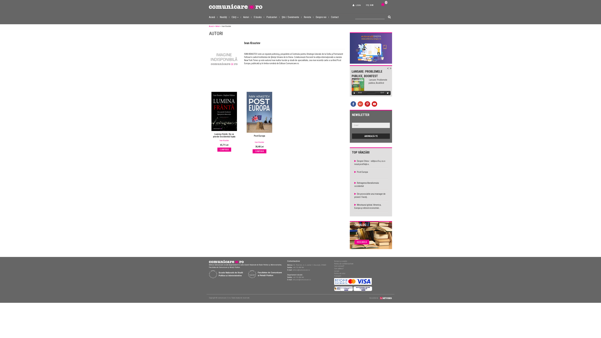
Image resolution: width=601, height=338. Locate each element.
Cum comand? (339, 266)
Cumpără (224, 149)
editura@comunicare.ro (301, 270)
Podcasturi (271, 17)
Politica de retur (339, 273)
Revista (307, 17)
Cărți (234, 17)
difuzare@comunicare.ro (302, 280)
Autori (246, 17)
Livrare (336, 271)
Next (392, 70)
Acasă (212, 17)
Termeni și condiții (340, 261)
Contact (335, 17)
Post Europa (259, 136)
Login (358, 5)
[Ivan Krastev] (224, 60)
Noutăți (223, 17)
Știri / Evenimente (290, 17)
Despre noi (321, 17)
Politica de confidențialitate (343, 264)
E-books (258, 17)
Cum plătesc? (339, 269)
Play (354, 93)
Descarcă (362, 242)
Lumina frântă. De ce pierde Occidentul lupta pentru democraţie (224, 136)
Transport (337, 276)
